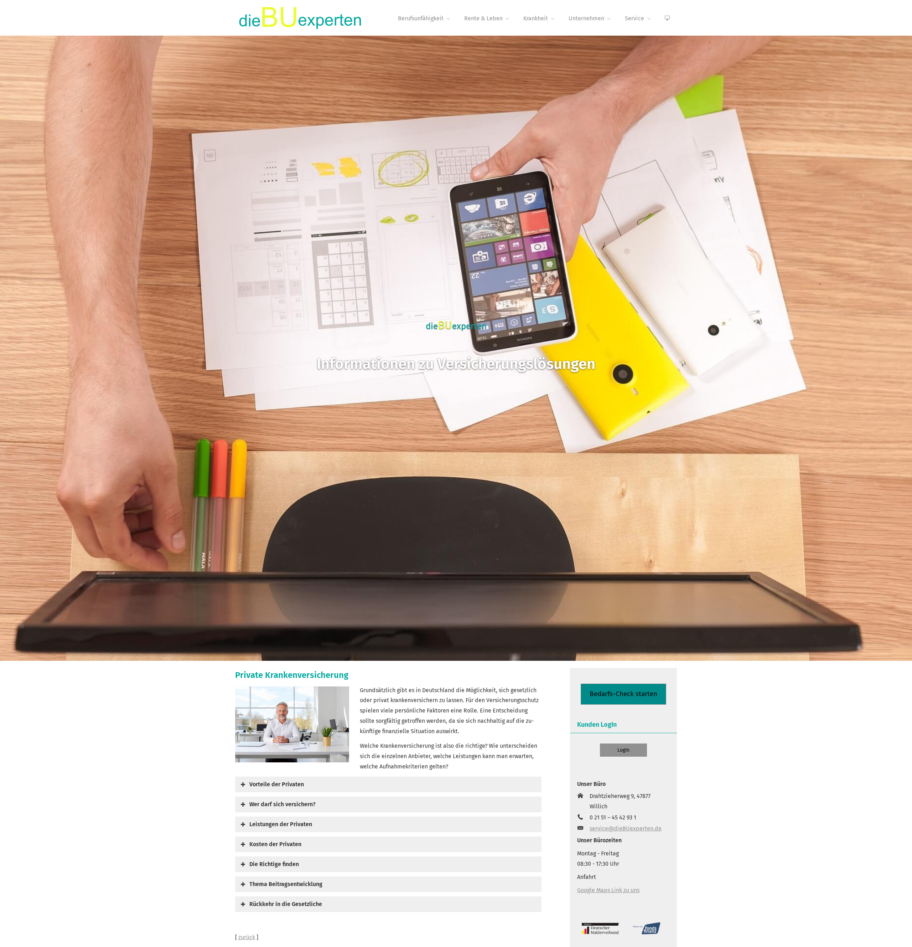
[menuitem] (667, 18)
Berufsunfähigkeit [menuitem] (421, 18)
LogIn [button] (623, 750)
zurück (246, 937)
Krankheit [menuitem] (535, 18)
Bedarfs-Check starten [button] (623, 694)
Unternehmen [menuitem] (586, 18)
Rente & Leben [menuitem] (483, 18)
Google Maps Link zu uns (608, 890)
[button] (276, 784)
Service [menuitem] (634, 18)
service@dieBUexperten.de (626, 828)
